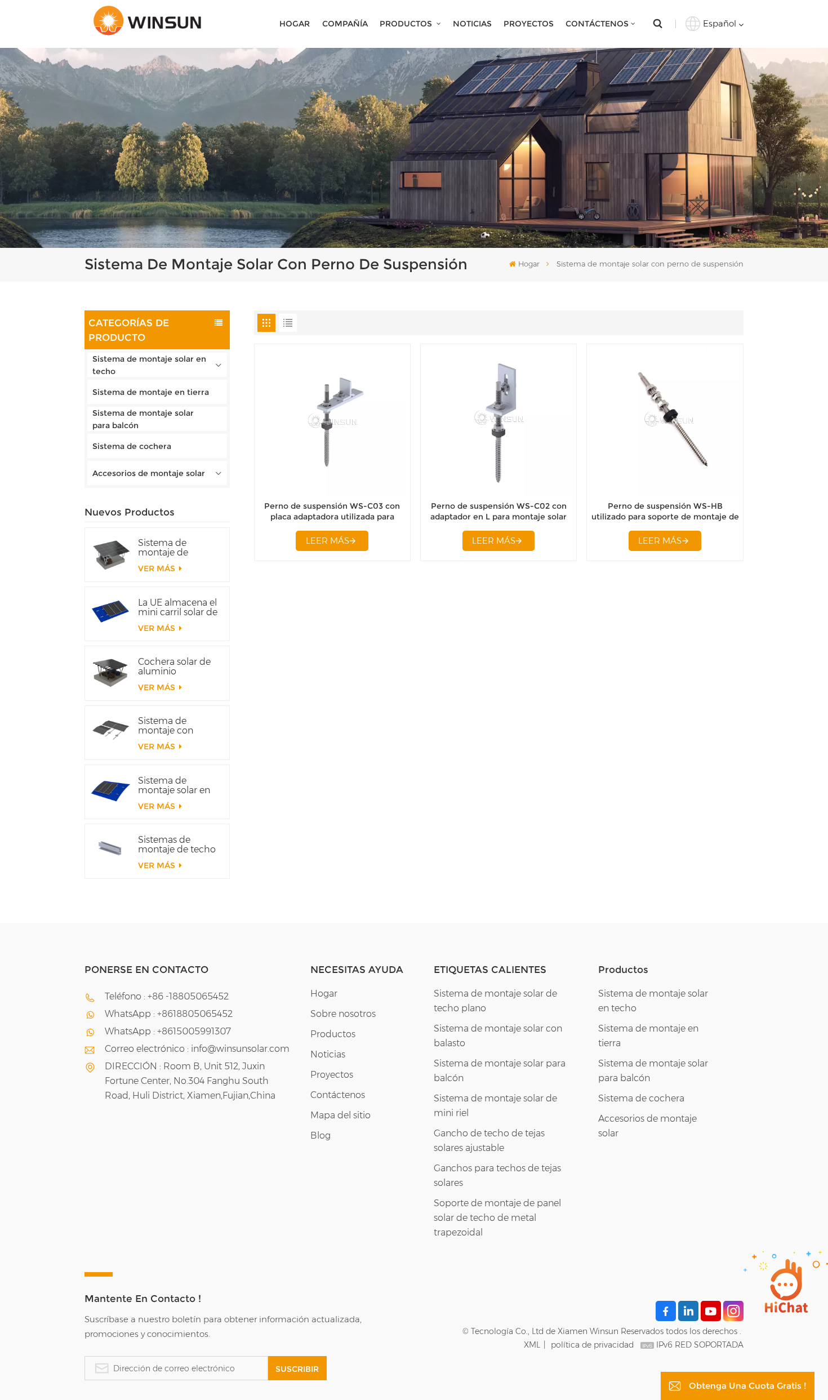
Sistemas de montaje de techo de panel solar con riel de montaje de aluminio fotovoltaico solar (177, 844)
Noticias (472, 23)
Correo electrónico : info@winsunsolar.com (197, 1048)
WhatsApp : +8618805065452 (169, 1013)
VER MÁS (157, 568)
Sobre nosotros (343, 1013)
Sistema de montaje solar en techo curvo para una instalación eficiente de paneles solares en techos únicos (177, 785)
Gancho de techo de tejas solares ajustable (489, 1140)
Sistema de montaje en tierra (150, 392)
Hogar (294, 23)
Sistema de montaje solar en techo (149, 365)
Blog (320, 1135)
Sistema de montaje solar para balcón (143, 419)
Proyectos (529, 23)
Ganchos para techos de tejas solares (497, 1175)
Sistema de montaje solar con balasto (498, 1035)
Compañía (345, 23)
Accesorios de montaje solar (148, 473)
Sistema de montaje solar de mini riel (495, 1105)
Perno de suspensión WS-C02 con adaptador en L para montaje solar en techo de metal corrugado (498, 511)
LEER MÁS (327, 540)
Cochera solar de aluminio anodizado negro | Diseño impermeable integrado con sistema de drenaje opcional (179, 666)
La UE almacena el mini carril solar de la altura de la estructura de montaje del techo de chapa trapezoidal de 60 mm (178, 607)
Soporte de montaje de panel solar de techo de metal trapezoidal (497, 1218)
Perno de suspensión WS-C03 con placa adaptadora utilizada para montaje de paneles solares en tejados (332, 511)
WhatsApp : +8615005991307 (168, 1031)
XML (532, 1345)
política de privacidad (592, 1345)
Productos (407, 23)
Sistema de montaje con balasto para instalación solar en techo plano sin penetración (179, 725)
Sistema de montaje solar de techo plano (495, 1001)
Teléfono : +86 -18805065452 (167, 996)
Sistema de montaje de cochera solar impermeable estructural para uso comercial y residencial (172, 547)
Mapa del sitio (340, 1115)
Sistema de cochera (131, 446)
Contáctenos (597, 23)
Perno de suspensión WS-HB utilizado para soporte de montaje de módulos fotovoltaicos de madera (665, 511)
